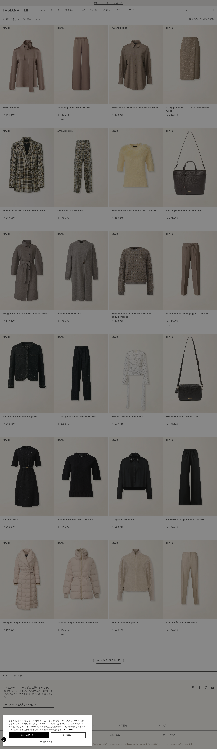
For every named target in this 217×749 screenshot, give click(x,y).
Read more (68, 729)
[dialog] (108, 374)
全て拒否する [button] (68, 735)
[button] (47, 741)
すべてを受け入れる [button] (29, 735)
